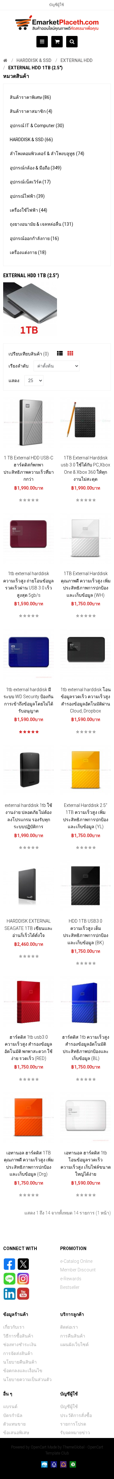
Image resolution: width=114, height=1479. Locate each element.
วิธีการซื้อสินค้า (18, 1335)
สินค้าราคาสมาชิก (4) (31, 111)
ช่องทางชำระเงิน (19, 1344)
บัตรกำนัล (12, 1415)
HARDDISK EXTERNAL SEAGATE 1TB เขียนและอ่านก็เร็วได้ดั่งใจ (28, 928)
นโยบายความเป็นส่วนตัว (27, 1379)
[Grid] (70, 353)
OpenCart (39, 1447)
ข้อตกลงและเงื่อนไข (22, 1370)
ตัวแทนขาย (14, 1424)
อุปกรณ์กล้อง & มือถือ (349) (35, 167)
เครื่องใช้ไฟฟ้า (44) (28, 210)
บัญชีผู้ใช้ (56, 5)
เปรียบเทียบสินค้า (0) (29, 353)
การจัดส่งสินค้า (18, 1353)
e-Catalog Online (76, 1261)
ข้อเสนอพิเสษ (16, 1432)
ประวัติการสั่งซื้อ (76, 1415)
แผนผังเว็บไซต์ (74, 1344)
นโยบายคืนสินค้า (20, 1362)
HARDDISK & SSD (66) (31, 139)
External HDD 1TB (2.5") (35, 67)
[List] (60, 353)
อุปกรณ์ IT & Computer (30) (37, 125)
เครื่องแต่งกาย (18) (28, 252)
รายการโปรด (73, 1424)
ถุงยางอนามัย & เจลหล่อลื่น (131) (41, 224)
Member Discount (78, 1269)
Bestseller (69, 1287)
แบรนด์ (10, 1406)
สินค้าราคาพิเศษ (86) (30, 97)
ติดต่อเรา (69, 1327)
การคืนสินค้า (72, 1335)
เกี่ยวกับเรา (13, 1327)
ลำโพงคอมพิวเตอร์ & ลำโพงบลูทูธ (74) (47, 153)
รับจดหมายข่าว (75, 1432)
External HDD (76, 60)
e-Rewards (70, 1278)
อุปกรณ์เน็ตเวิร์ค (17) (30, 181)
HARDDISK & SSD (33, 60)
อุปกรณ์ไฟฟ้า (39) (27, 196)
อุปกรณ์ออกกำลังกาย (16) (34, 238)
